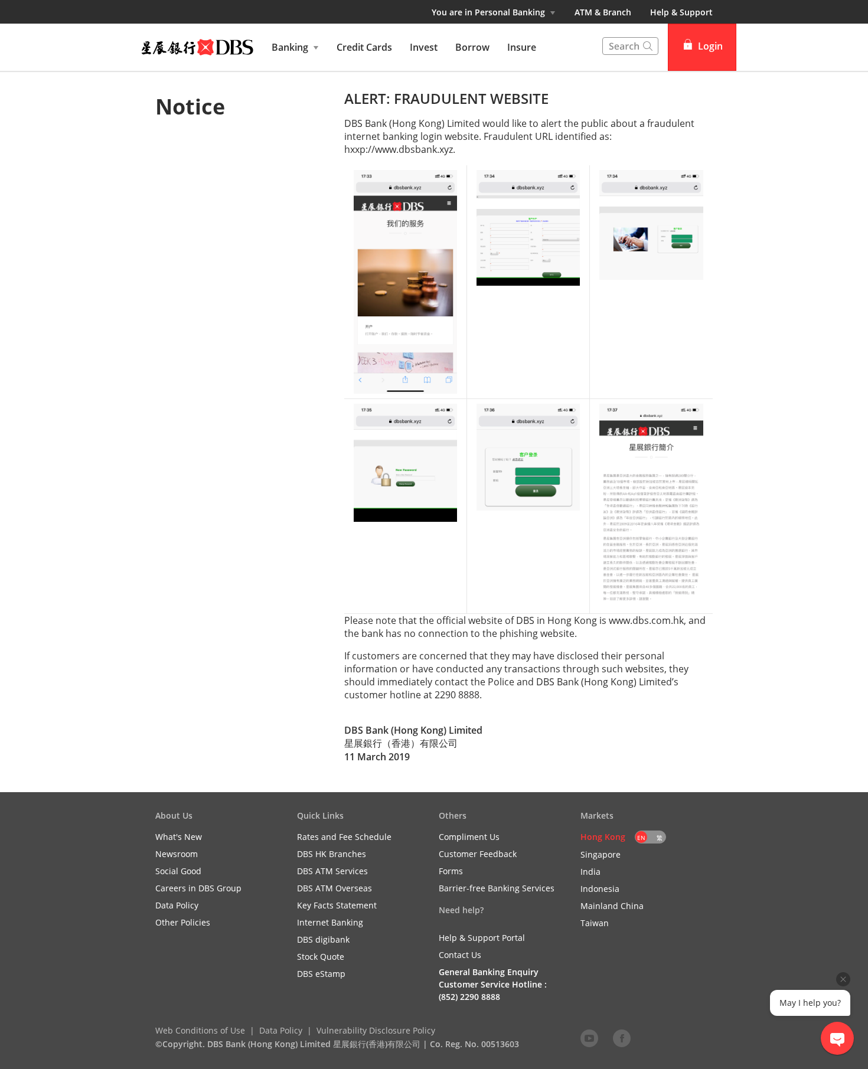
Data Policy (280, 1030)
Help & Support (681, 12)
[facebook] (622, 1038)
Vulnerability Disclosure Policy (375, 1030)
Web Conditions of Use (200, 1030)
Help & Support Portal (482, 937)
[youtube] (589, 1038)
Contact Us (460, 954)
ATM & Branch (603, 12)
